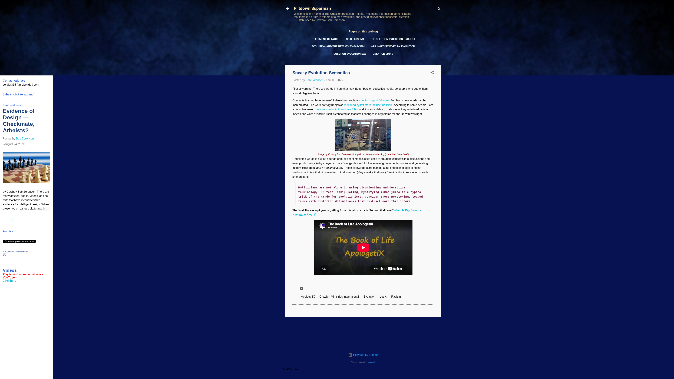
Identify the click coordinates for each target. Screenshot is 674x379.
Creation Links (383, 53)
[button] (432, 73)
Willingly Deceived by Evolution (393, 46)
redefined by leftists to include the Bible (368, 105)
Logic (383, 296)
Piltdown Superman (312, 8)
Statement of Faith (325, 39)
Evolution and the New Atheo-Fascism (338, 46)
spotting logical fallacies (374, 100)
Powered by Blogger (365, 354)
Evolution (369, 296)
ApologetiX (308, 296)
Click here (9, 280)
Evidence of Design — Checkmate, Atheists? (19, 121)
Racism (396, 296)
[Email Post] (301, 289)
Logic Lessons (354, 39)
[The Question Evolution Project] (4, 254)
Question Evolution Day (349, 53)
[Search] (439, 9)
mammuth (371, 362)
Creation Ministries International (339, 296)
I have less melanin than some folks (335, 109)
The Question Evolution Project (392, 39)
